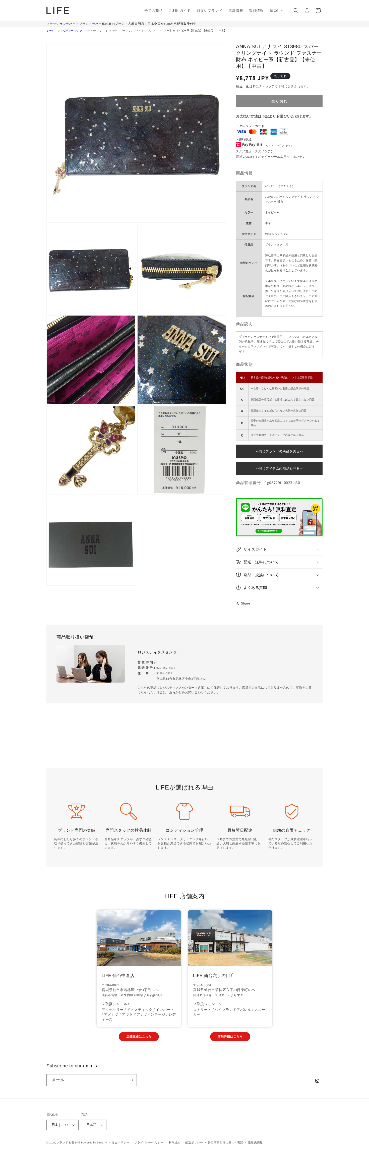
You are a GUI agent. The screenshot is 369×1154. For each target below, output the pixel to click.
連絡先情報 (255, 1142)
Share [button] (245, 603)
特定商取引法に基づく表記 (225, 1142)
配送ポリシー (194, 1142)
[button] (276, 10)
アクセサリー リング (70, 30)
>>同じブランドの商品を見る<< (279, 451)
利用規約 (174, 1142)
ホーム (50, 30)
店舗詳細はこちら (139, 1036)
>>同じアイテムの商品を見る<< (279, 468)
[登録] (131, 1080)
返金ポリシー (120, 1142)
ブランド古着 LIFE (69, 1142)
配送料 (251, 86)
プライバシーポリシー (149, 1142)
